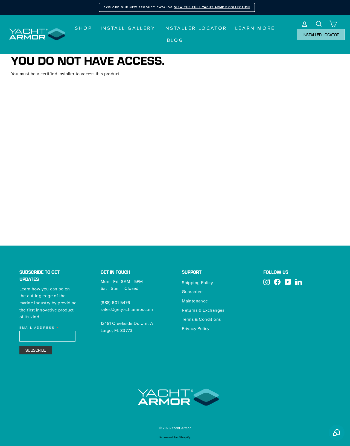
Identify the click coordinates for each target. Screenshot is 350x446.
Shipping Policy (197, 282)
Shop (83, 28)
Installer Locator (195, 28)
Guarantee (192, 291)
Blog (175, 40)
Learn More (255, 28)
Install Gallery (128, 28)
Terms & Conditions (201, 319)
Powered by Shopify (175, 437)
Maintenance (195, 301)
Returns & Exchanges (203, 310)
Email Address (39, 328)
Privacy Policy (196, 328)
